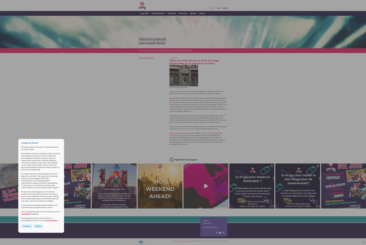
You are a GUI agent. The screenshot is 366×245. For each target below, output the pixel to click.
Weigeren (38, 226)
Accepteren (27, 226)
